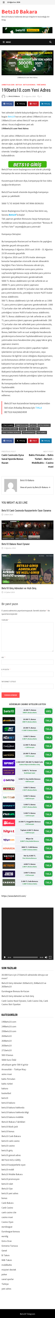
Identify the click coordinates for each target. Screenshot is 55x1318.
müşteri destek (9, 1269)
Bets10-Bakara (14, 96)
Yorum (5, 620)
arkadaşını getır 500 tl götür (15, 1064)
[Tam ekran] (50, 957)
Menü (8, 42)
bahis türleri (7, 1083)
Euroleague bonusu (11, 1231)
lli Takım (6, 1255)
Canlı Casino (7, 1207)
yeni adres (41, 85)
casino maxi (7, 1217)
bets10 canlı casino (11, 1140)
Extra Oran (7, 1241)
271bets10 (7, 1050)
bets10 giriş (7, 1150)
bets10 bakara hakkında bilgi (15, 1112)
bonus (22, 429)
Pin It (35, 104)
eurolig (5, 1236)
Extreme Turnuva (10, 1245)
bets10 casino (8, 1145)
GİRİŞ (48, 711)
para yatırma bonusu (11, 432)
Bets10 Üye (7, 1188)
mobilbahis (7, 1264)
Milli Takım (7, 1260)
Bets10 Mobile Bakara (12, 1174)
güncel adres (33, 429)
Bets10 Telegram (27, 1314)
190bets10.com (8, 85)
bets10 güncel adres (11, 1155)
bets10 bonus (29, 85)
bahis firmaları (8, 1078)
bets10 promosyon (10, 1179)
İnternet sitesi (9, 681)
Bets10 (11, 116)
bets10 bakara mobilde (12, 1117)
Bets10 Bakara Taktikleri (13, 1121)
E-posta (6, 669)
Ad (3, 657)
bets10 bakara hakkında (13, 1107)
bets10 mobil (8, 1169)
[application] (27, 934)
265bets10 (7, 1045)
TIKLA (38, 407)
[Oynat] (5, 957)
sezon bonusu (29, 432)
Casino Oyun (7, 1221)
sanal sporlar (8, 1279)
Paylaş (9, 104)
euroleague (7, 1226)
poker (4, 1274)
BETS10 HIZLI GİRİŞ (11, 1159)
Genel (4, 1250)
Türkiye (5, 1283)
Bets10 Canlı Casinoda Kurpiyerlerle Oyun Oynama (26, 510)
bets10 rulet (7, 1183)
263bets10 (7, 1036)
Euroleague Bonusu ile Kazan (15, 991)
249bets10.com (9, 1026)
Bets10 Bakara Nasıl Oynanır (16, 544)
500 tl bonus (7, 1055)
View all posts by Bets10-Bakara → (35, 487)
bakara (5, 1088)
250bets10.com (9, 1031)
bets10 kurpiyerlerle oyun (13, 1164)
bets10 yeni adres (10, 429)
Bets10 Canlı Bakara (11, 1136)
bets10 (19, 85)
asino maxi (7, 1074)
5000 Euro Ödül (9, 1059)
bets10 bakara (8, 1102)
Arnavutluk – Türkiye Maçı (14, 1069)
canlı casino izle (9, 1212)
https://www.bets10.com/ (14, 895)
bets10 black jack (10, 1126)
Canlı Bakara (7, 1202)
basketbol (6, 1093)
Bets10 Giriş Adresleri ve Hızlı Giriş (19, 588)
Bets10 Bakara (19, 11)
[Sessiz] (46, 957)
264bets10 (7, 1040)
